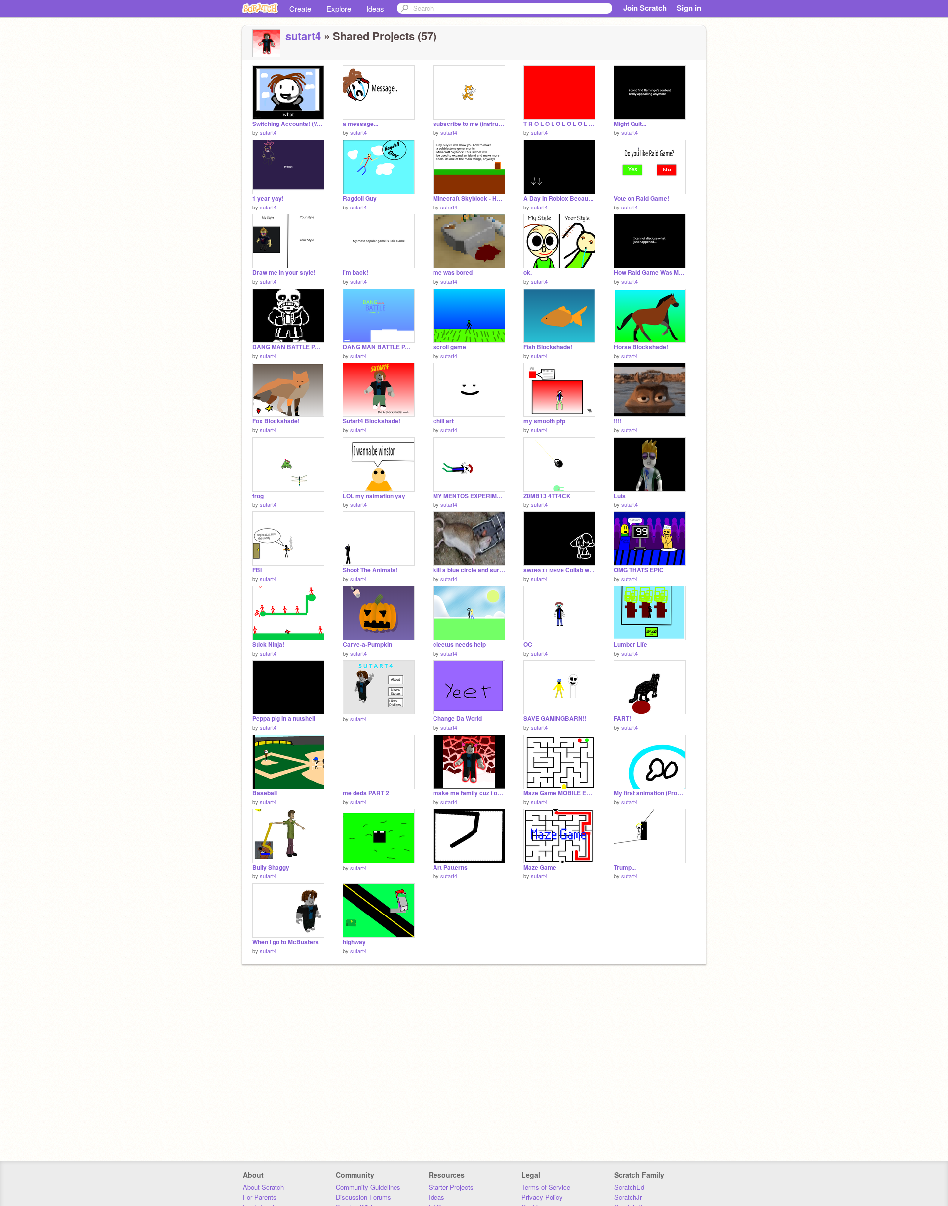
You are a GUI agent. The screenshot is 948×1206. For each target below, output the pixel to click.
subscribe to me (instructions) (469, 124)
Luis (620, 496)
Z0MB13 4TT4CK (547, 496)
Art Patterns (450, 867)
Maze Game (539, 867)
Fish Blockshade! (547, 347)
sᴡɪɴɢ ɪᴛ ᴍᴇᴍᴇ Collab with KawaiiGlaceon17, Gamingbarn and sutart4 (559, 570)
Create (300, 8)
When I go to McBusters (285, 942)
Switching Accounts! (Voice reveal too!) (288, 124)
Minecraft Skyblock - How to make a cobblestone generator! (469, 198)
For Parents (259, 1197)
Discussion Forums (363, 1197)
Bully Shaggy (270, 867)
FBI (257, 570)
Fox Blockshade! (276, 421)
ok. (527, 272)
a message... (360, 124)
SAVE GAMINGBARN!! (555, 718)
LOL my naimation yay (374, 496)
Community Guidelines (368, 1187)
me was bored (453, 272)
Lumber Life (630, 644)
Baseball (264, 793)
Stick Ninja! (268, 644)
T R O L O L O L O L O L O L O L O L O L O (559, 124)
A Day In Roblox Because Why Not (559, 198)
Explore (338, 8)
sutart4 (303, 35)
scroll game (449, 347)
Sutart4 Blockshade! (371, 421)
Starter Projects (451, 1187)
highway (354, 942)
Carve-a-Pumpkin (367, 644)
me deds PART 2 (366, 793)
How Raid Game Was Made (650, 272)
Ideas (375, 8)
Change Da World (457, 718)
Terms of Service (545, 1187)
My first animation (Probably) (650, 793)
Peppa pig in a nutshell (283, 718)
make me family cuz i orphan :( (469, 793)
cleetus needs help (459, 644)
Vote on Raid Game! (641, 198)
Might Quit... (630, 124)
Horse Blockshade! (641, 347)
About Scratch (263, 1187)
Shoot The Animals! (370, 570)
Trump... (625, 867)
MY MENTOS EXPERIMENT (469, 496)
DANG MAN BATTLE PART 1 (379, 347)
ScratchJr (628, 1197)
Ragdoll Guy (360, 198)
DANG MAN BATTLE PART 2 (288, 347)
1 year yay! (268, 198)
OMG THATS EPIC (639, 570)
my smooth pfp (544, 421)
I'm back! (355, 272)
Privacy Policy (542, 1197)
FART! (622, 718)
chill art (443, 421)
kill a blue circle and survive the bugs (469, 570)
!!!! (618, 421)
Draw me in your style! (284, 272)
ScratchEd (629, 1187)
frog (258, 496)
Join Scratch (645, 7)
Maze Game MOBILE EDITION (559, 793)
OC (527, 644)
